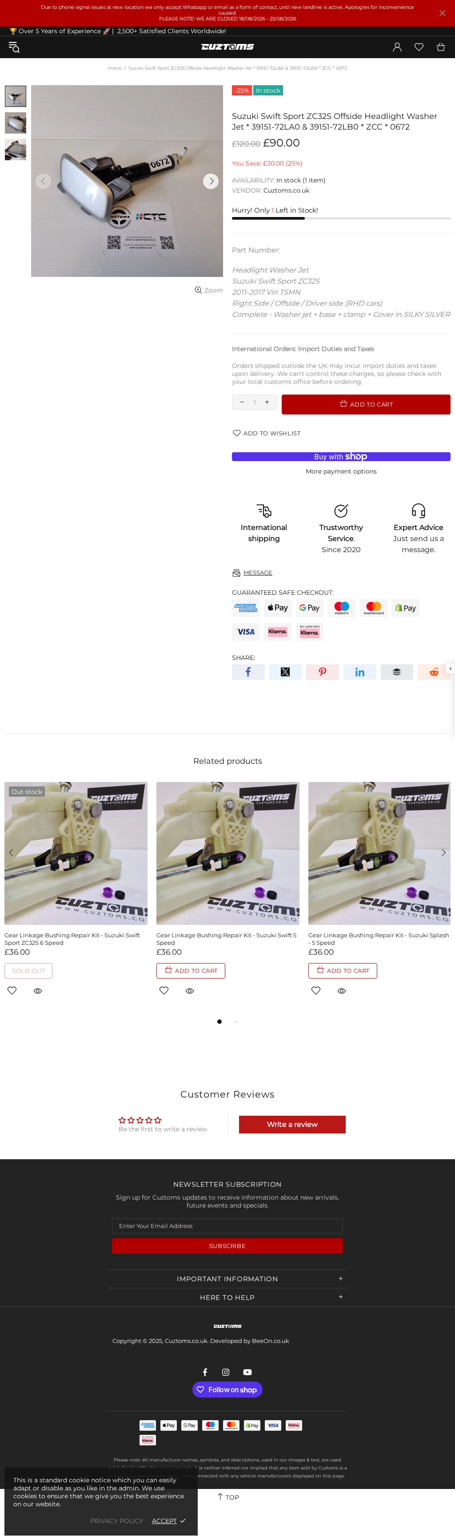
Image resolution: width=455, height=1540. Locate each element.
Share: (243, 658)
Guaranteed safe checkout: (283, 592)
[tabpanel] (76, 899)
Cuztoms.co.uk (227, 47)
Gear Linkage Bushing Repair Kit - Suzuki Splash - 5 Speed (378, 939)
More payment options (341, 471)
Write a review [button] (292, 1124)
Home (115, 68)
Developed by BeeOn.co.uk (249, 1340)
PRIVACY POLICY (116, 1521)
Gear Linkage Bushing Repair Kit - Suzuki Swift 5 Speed (226, 939)
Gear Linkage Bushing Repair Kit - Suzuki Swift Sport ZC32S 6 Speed (72, 939)
